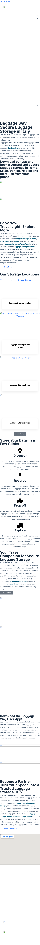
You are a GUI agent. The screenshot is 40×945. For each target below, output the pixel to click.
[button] (34, 7)
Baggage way (5, 1)
